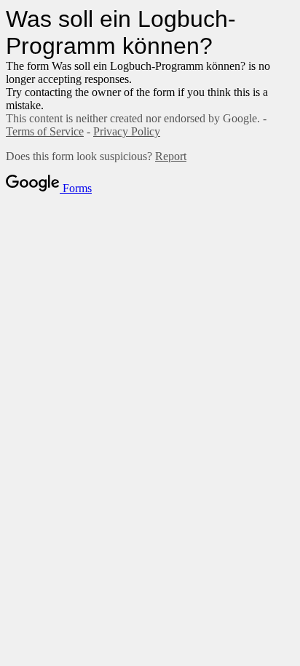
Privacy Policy (126, 131)
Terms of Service (45, 131)
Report (170, 156)
